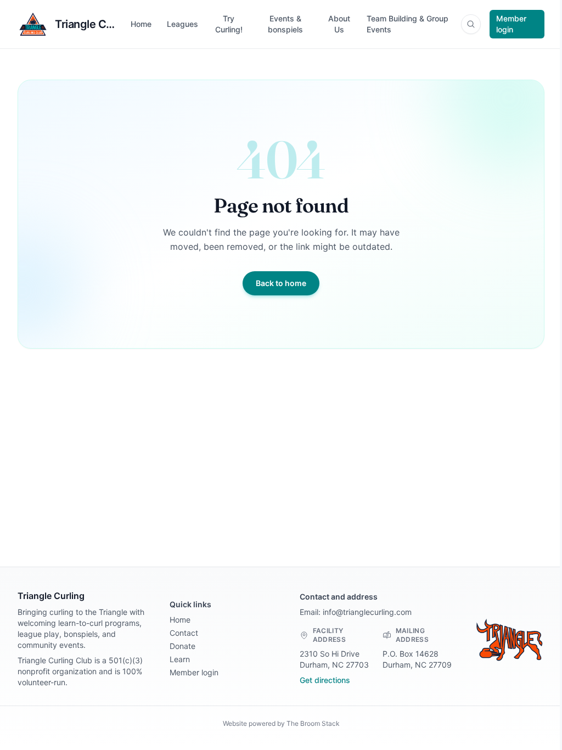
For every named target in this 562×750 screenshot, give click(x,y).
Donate (182, 646)
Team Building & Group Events (407, 24)
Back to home (281, 283)
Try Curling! (229, 24)
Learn (180, 659)
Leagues (182, 24)
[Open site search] (471, 24)
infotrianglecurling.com (367, 612)
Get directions (325, 680)
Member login (511, 24)
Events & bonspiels (285, 24)
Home (141, 24)
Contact (184, 632)
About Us (339, 24)
